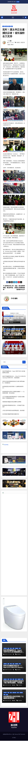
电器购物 (16, 648)
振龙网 (14, 10)
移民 (12, 316)
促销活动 (5, 648)
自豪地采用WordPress (7, 734)
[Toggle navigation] (13, 17)
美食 (7, 694)
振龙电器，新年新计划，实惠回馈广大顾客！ (13, 319)
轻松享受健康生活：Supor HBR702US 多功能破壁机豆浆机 (13, 651)
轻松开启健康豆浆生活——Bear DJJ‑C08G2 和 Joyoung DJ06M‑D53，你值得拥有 (13, 667)
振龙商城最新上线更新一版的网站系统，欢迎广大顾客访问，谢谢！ (13, 349)
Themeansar (22, 734)
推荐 (13, 679)
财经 (4, 331)
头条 (3, 26)
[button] (23, 17)
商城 (7, 316)
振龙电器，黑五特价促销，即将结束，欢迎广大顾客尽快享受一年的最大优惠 (13, 334)
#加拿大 (18, 42)
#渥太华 (23, 42)
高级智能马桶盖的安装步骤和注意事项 (11, 401)
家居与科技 (14, 692)
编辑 (10, 40)
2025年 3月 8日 (8, 685)
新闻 (11, 26)
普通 (13, 648)
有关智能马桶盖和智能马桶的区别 (10, 414)
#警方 (12, 44)
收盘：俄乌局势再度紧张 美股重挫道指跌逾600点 (19, 287)
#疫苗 (8, 44)
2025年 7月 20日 (8, 654)
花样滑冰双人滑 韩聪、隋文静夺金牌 (8, 287)
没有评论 (19, 654)
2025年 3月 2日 (8, 700)
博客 (4, 316)
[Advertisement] (14, 755)
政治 (9, 26)
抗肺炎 (6, 26)
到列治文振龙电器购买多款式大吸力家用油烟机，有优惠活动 (13, 682)
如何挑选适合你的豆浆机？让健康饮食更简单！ (13, 697)
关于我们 (14, 737)
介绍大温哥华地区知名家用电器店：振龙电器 (13, 410)
